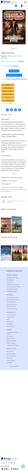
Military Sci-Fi (10, 358)
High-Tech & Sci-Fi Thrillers (13, 284)
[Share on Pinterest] (19, 109)
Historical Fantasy (11, 338)
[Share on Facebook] (7, 109)
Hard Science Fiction (11, 355)
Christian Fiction (10, 317)
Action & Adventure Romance (18, 79)
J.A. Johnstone (6, 66)
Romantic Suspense (11, 306)
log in (13, 201)
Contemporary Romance (12, 297)
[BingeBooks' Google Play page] (15, 469)
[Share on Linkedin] (15, 109)
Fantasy (9, 329)
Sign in (25, 5)
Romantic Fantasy (11, 343)
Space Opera (9, 362)
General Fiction (11, 312)
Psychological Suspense (12, 289)
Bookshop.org (7, 94)
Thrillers (9, 275)
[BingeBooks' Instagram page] (6, 463)
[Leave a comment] (16, 48)
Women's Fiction (10, 326)
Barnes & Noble (7, 91)
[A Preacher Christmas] (6, 250)
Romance (10, 294)
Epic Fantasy (10, 336)
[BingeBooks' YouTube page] (11, 463)
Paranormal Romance (12, 304)
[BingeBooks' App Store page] (5, 469)
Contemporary (10, 332)
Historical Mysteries (11, 286)
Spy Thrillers (15, 277)
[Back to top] (23, 466)
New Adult (15, 345)
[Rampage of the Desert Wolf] (17, 250)
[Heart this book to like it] (12, 48)
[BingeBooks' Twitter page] (4, 463)
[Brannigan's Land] (6, 222)
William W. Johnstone (8, 61)
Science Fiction (11, 348)
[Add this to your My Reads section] (14, 48)
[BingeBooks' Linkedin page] (9, 463)
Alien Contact (10, 351)
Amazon (7, 85)
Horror (8, 319)
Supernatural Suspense (12, 291)
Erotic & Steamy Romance (13, 299)
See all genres (14, 366)
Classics (8, 79)
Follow (20, 61)
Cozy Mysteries (10, 280)
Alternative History (11, 353)
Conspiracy (9, 277)
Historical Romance (11, 302)
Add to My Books (12, 75)
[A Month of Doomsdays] (17, 222)
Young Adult (9, 324)
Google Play (8, 100)
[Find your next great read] (9, 2)
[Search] (16, 6)
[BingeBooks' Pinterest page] (14, 463)
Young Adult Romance (12, 308)
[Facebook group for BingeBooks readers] (1, 463)
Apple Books (8, 88)
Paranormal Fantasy (11, 340)
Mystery (14, 275)
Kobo (7, 97)
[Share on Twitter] (11, 109)
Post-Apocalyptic (11, 360)
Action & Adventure (11, 315)
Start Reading (14, 71)
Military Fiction (10, 321)
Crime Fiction (10, 282)
